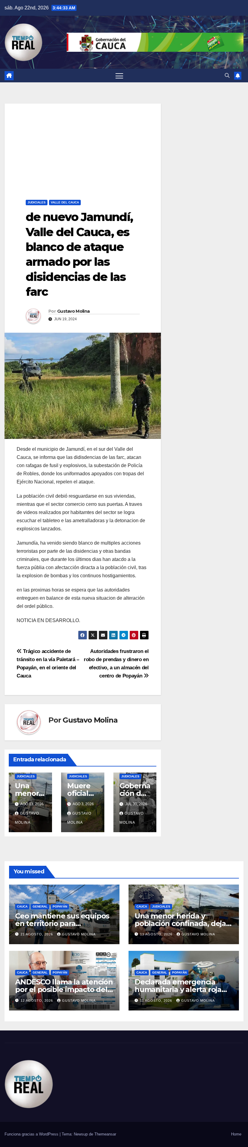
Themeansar (105, 1134)
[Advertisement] (83, 146)
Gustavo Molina (73, 311)
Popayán (60, 906)
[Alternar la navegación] (119, 75)
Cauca (22, 906)
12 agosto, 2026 (37, 1000)
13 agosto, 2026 (157, 934)
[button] (227, 75)
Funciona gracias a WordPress (32, 1134)
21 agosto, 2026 (37, 934)
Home (236, 1134)
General (40, 906)
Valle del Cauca (65, 202)
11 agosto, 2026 (156, 1000)
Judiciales (37, 202)
